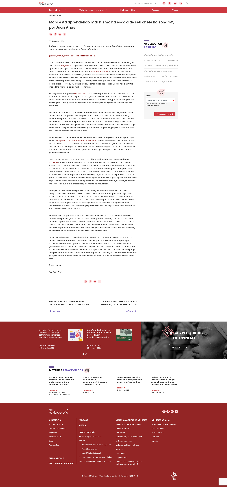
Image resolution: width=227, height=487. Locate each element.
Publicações (54, 445)
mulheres (53, 162)
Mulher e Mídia (151, 76)
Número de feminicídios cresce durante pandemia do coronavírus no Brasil (129, 379)
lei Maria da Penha (99, 71)
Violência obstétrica (124, 441)
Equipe (52, 441)
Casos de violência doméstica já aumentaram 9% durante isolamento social (95, 381)
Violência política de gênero (127, 445)
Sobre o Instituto (56, 424)
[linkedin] (180, 3)
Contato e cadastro (57, 428)
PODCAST (83, 420)
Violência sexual (152, 60)
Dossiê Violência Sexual (91, 453)
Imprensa (53, 432)
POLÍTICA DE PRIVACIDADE (61, 463)
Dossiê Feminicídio (89, 449)
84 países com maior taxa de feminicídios (76, 140)
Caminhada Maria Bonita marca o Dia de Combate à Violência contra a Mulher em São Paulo (61, 381)
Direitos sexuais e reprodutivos (159, 82)
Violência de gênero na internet (159, 71)
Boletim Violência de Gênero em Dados (95, 461)
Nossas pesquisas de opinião (90, 436)
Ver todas (176, 347)
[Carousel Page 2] (86, 354)
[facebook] (169, 3)
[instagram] (164, 3)
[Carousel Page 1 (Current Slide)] (83, 354)
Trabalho (173, 66)
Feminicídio (160, 66)
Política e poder (170, 76)
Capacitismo (121, 457)
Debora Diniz (80, 93)
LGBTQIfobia (121, 453)
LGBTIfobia (173, 60)
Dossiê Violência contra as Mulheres (96, 445)
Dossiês (82, 441)
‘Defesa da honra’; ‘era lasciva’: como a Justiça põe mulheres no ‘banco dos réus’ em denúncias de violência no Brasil (164, 381)
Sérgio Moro (66, 65)
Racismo (148, 66)
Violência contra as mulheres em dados (95, 457)
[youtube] (175, 3)
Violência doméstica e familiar (159, 55)
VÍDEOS (82, 425)
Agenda (155, 441)
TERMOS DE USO (56, 458)
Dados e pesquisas (47, 346)
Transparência (55, 437)
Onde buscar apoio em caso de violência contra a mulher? (129, 462)
